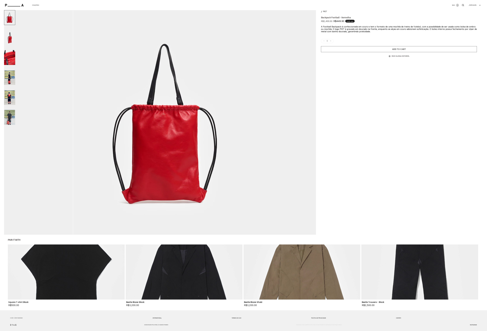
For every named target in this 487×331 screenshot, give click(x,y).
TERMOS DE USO (236, 318)
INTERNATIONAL (157, 318)
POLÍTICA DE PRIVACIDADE (318, 318)
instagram (473, 325)
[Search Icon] (463, 5)
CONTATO (398, 318)
